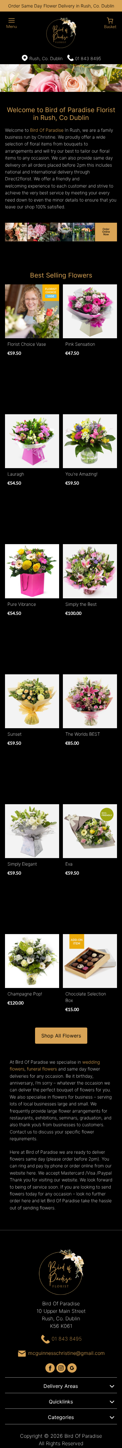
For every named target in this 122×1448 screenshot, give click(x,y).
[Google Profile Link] (72, 1367)
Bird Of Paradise (47, 130)
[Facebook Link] (50, 1367)
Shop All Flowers (61, 1036)
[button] (61, 1385)
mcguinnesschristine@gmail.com (66, 1353)
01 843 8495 (88, 58)
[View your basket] (110, 22)
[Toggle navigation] (11, 23)
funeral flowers (42, 1068)
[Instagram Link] (61, 1367)
